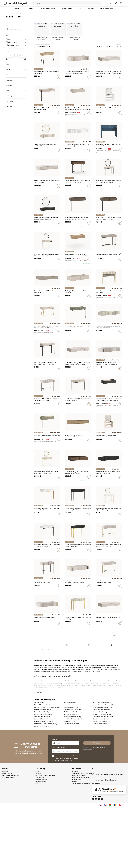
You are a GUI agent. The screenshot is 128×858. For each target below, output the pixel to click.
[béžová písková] (34, 189)
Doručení (5, 771)
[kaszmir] (65, 80)
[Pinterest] (102, 799)
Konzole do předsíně (70, 714)
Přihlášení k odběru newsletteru (46, 775)
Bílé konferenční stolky (41, 712)
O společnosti (76, 771)
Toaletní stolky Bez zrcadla (42, 710)
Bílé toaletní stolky (70, 721)
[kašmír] (96, 117)
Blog (37, 784)
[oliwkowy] (69, 117)
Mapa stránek (76, 780)
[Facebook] (93, 799)
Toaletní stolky (21, 14)
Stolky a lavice (11, 14)
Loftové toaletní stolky (100, 724)
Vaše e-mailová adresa (59, 747)
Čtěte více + (38, 692)
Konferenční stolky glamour (102, 712)
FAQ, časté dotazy (8, 777)
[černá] (99, 117)
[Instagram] (96, 799)
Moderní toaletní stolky (71, 707)
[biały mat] (67, 153)
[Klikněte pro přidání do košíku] (58, 77)
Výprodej (38, 773)
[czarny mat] (65, 117)
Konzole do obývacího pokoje (102, 714)
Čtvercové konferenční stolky (44, 719)
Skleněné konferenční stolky (43, 705)
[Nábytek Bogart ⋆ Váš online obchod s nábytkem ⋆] (15, 3)
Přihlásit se (97, 743)
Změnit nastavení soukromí (81, 784)
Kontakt (74, 782)
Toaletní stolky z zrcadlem (72, 710)
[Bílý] (98, 117)
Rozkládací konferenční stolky (103, 717)
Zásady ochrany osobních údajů (99, 747)
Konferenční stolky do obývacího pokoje (47, 707)
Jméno (54, 739)
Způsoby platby (7, 773)
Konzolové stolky (39, 702)
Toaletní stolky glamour (71, 724)
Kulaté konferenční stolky (101, 702)
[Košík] (121, 3)
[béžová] (34, 335)
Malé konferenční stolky (42, 717)
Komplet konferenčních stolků (103, 705)
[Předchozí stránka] (111, 634)
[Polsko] (100, 805)
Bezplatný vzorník (41, 780)
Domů (5, 14)
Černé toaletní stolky (100, 721)
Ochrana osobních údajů (80, 777)
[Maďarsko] (110, 805)
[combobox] (66, 3)
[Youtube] (99, 799)
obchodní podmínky (87, 749)
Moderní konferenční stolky (43, 714)
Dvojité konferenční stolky (101, 719)
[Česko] (105, 805)
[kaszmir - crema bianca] (67, 80)
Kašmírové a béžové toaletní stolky (45, 724)
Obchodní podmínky (79, 775)
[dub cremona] (36, 189)
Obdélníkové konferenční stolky (74, 719)
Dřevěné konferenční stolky (73, 705)
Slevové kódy (40, 777)
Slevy (37, 771)
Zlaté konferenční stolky (71, 712)
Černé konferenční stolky (101, 710)
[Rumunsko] (115, 805)
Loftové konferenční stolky (72, 717)
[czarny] (65, 153)
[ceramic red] (70, 117)
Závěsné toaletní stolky (41, 726)
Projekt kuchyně (41, 782)
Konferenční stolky (70, 702)
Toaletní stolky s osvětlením (102, 707)
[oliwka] (36, 117)
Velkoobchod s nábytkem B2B (82, 773)
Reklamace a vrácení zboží (10, 775)
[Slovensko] (120, 805)
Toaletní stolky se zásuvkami (43, 721)
